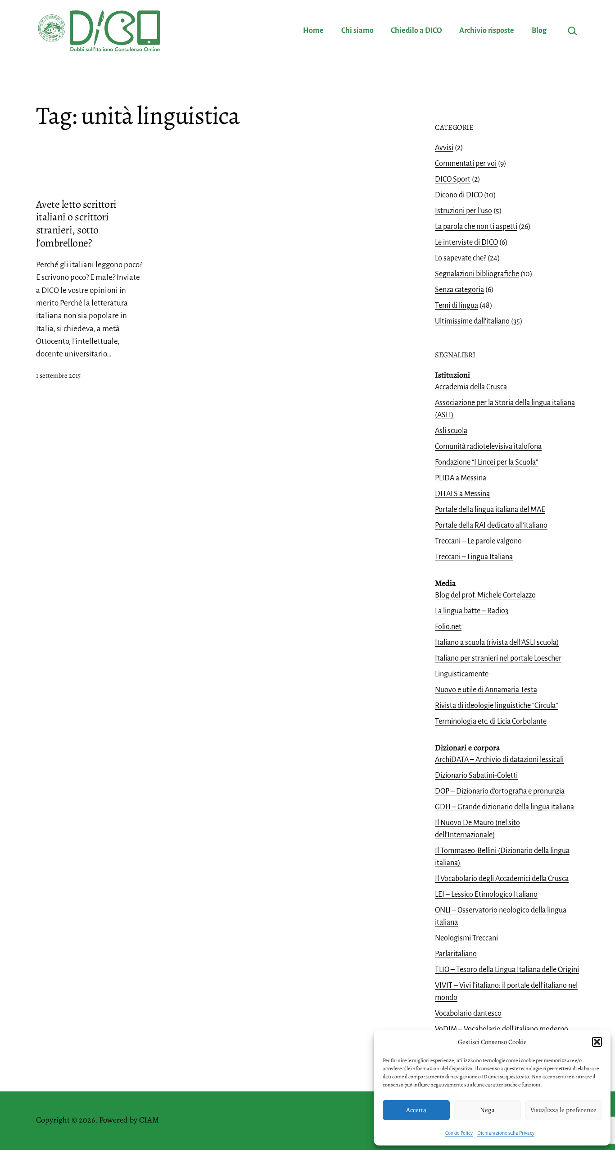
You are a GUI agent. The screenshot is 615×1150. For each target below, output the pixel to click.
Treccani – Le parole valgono (478, 541)
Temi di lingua (456, 305)
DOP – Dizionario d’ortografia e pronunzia (500, 791)
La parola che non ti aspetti (476, 227)
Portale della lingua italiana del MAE (490, 510)
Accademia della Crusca (471, 387)
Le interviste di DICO (466, 242)
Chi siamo (357, 31)
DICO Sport (452, 179)
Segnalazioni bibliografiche (477, 274)
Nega (487, 1109)
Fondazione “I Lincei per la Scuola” (486, 462)
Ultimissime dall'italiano (472, 321)
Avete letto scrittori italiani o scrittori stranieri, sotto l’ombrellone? (76, 223)
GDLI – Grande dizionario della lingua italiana (504, 807)
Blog (539, 31)
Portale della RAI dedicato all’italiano (491, 525)
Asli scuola (451, 431)
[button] (596, 1041)
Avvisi (444, 148)
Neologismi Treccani (466, 938)
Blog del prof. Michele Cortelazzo (485, 595)
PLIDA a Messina (460, 478)
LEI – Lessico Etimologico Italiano (486, 894)
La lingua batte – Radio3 (471, 611)
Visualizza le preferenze (563, 1109)
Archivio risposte (486, 31)
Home (313, 31)
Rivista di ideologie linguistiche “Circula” (496, 706)
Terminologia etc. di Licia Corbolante (491, 721)
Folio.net (448, 627)
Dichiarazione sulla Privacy (505, 1133)
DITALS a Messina (462, 494)
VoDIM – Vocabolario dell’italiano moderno (501, 1029)
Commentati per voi (466, 164)
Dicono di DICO (459, 195)
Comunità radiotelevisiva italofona (488, 447)
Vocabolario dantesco (468, 1013)
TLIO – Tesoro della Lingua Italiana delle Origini (507, 970)
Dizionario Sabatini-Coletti (476, 775)
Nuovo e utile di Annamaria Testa (486, 690)
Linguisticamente (461, 674)
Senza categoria (459, 290)
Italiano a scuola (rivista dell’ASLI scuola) (497, 643)
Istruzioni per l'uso (463, 211)
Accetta (416, 1109)
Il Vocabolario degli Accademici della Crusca (502, 879)
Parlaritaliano (456, 954)
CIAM (149, 1119)
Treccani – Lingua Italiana (474, 557)
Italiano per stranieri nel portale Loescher (498, 658)
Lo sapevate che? (460, 258)
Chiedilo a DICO (416, 31)
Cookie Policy (459, 1133)
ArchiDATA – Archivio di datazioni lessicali (499, 760)
